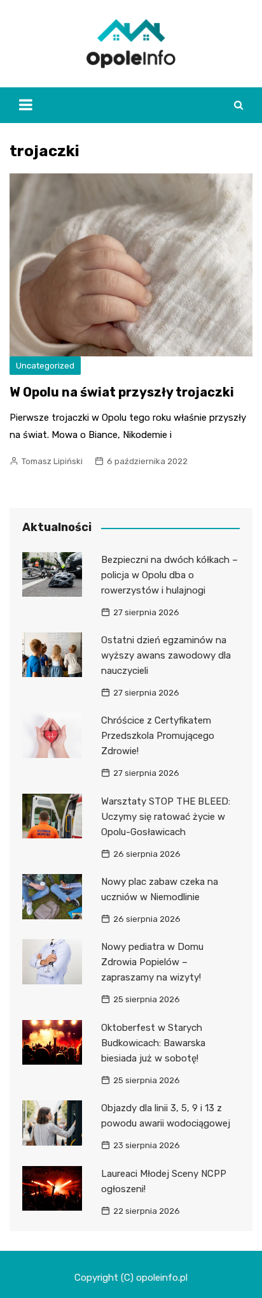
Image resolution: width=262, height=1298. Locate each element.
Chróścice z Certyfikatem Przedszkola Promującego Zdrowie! (157, 736)
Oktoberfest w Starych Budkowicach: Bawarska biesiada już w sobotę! (153, 1043)
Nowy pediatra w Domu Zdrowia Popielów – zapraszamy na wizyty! (152, 962)
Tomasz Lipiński (52, 461)
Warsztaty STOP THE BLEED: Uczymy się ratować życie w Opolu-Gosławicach (165, 817)
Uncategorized (45, 365)
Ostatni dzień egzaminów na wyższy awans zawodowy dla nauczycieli (166, 655)
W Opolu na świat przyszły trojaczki (122, 392)
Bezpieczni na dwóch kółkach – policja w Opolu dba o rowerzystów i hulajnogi (169, 575)
